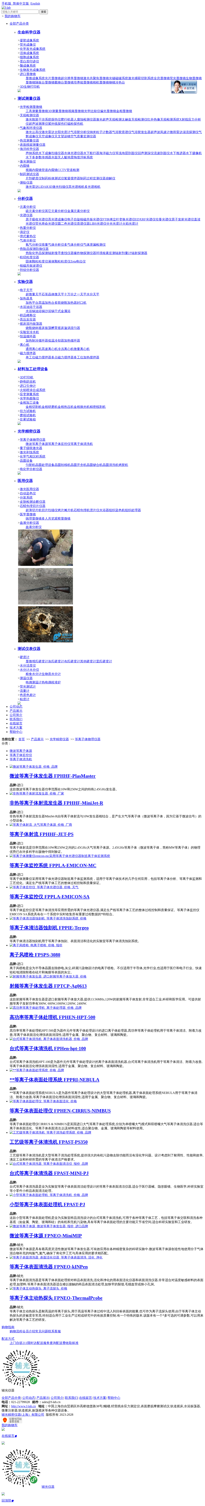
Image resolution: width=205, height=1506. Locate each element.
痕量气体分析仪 (53, 244)
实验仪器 (25, 282)
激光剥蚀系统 (29, 452)
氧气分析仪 (34, 244)
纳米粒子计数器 (101, 132)
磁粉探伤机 (75, 123)
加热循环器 (72, 340)
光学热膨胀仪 (29, 398)
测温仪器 (26, 678)
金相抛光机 (82, 406)
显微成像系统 (35, 78)
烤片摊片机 (66, 510)
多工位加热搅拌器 (86, 357)
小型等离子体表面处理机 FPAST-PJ (47, 1204)
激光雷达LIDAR (37, 186)
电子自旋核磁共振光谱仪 (84, 219)
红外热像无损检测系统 (163, 119)
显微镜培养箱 (73, 82)
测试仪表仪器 (29, 649)
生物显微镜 (194, 78)
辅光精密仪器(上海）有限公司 (23, 1414)
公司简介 (16, 715)
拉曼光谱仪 (164, 219)
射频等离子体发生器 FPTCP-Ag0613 (48, 986)
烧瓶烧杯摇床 (35, 328)
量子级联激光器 (31, 448)
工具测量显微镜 (37, 111)
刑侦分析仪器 (29, 270)
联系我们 (16, 719)
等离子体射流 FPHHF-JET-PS (41, 834)
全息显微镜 (162, 78)
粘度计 (24, 699)
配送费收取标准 (67, 1343)
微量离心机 (82, 349)
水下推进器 (178, 153)
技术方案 (16, 727)
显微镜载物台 (54, 82)
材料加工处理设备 (33, 369)
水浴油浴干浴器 (31, 307)
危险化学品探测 (37, 253)
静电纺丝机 (28, 381)
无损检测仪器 (29, 115)
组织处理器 (133, 510)
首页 (21, 739)
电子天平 (26, 290)
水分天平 (92, 294)
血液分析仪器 (29, 522)
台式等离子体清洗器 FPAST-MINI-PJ (49, 1173)
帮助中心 (16, 731)
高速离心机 (50, 349)
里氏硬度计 (104, 661)
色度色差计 (28, 695)
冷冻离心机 (66, 349)
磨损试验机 (28, 415)
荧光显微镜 (178, 78)
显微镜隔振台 (35, 82)
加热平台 (32, 302)
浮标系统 (86, 157)
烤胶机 (123, 465)
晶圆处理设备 (44, 465)
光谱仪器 (26, 215)
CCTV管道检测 (68, 170)
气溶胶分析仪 (80, 132)
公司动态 (16, 706)
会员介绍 (28, 1331)
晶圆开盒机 (78, 465)
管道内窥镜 (50, 170)
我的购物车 (13, 16)
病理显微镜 (34, 518)
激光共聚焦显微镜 (96, 78)
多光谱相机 (92, 186)
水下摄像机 (194, 153)
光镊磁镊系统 (118, 78)
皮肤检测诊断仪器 (32, 501)
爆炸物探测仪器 (85, 253)
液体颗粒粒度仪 (59, 261)
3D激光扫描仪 (58, 186)
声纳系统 (32, 153)
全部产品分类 (19, 23)
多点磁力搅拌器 (62, 357)
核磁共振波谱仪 (31, 265)
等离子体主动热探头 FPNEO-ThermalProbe (56, 1298)
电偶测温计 (34, 682)
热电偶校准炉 (51, 682)
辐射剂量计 (123, 253)
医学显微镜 (28, 514)
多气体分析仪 (73, 244)
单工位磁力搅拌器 (38, 357)
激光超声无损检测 (109, 119)
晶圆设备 (26, 460)
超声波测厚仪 (38, 123)
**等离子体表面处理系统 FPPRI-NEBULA (54, 1079)
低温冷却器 (56, 340)
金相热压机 (66, 406)
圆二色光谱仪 (67, 223)
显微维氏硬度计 (37, 661)
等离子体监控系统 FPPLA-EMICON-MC (53, 865)
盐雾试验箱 (28, 419)
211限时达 (29, 1343)
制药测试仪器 (29, 174)
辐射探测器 (139, 253)
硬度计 (24, 657)
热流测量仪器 (29, 140)
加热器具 (26, 298)
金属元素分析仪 (78, 211)
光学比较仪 (92, 111)
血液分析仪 (34, 527)
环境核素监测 (105, 253)
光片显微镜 (53, 78)
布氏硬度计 (72, 661)
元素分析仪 (28, 206)
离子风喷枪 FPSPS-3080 (35, 954)
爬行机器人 (69, 119)
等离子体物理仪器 (32, 439)
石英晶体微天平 (53, 294)
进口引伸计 (28, 385)
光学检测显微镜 (31, 107)
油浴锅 (40, 311)
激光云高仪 (34, 132)
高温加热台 (46, 302)
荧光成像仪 (28, 44)
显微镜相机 (91, 82)
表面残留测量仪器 (32, 144)
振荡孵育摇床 (54, 328)
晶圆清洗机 (110, 465)
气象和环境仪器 (31, 128)
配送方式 (8, 1338)
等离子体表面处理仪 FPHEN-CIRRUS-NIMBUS (60, 1110)
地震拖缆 (73, 157)
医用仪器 (25, 481)
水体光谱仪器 (73, 153)
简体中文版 (21, 3)
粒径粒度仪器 (29, 257)
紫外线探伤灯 (57, 123)
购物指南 (8, 1327)
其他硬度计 (88, 661)
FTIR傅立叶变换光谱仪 (118, 219)
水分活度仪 (28, 665)
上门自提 (16, 1343)
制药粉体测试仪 (53, 178)
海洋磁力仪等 (109, 153)
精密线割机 (98, 406)
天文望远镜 (62, 136)
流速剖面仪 (162, 153)
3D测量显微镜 (58, 111)
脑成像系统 (28, 65)
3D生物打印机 (30, 86)
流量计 (24, 690)
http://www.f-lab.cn (23, 1406)
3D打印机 (26, 377)
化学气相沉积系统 (32, 456)
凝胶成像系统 (29, 40)
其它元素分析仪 (56, 211)
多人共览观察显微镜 (56, 518)
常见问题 (41, 1331)
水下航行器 (91, 153)
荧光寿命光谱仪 (46, 223)
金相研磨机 (50, 406)
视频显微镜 (76, 111)
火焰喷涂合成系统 (32, 390)
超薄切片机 (34, 510)
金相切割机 (34, 406)
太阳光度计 (62, 132)
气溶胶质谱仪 (121, 132)
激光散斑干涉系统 (38, 119)
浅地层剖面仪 (128, 153)
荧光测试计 (28, 686)
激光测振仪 (28, 161)
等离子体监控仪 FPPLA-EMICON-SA (49, 896)
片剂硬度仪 (34, 178)
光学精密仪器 (29, 431)
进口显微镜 (28, 74)
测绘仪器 (26, 182)
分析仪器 (25, 198)
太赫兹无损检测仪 (134, 119)
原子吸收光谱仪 (37, 219)
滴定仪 (24, 232)
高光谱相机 (76, 186)
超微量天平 (34, 294)
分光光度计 (114, 223)
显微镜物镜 (107, 82)
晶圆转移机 (62, 465)
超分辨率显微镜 (72, 78)
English (35, 3)
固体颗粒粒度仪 (37, 261)
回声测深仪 (146, 153)
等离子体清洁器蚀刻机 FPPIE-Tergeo (49, 927)
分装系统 (26, 497)
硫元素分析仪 (35, 211)
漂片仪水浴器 (99, 510)
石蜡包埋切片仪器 (32, 506)
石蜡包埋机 (82, 510)
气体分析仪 (28, 240)
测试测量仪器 (29, 98)
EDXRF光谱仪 (145, 219)
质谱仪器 (83, 223)
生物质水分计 (51, 674)
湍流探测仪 (191, 132)
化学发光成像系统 (32, 48)
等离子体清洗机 (81, 444)
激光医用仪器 (29, 489)
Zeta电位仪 (78, 261)
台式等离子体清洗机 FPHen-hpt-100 (48, 1048)
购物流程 (16, 1331)
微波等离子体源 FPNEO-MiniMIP (46, 1235)
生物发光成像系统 (32, 69)
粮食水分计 (34, 674)
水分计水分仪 (29, 669)
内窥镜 (24, 165)
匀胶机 (30, 465)
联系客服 (54, 1331)
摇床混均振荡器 (31, 323)
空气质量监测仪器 (83, 136)
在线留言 (16, 723)
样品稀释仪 (28, 315)
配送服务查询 (46, 1343)
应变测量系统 (29, 394)
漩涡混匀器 (72, 328)
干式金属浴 (62, 311)
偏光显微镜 (108, 111)
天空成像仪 (46, 136)
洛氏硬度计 (56, 661)
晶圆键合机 (94, 465)
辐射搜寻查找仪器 (61, 253)
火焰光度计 (130, 223)
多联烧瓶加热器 (65, 302)
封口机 (81, 302)
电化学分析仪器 (31, 469)
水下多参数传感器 (38, 157)
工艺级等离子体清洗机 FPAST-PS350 (49, 1142)
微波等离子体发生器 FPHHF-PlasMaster (53, 776)
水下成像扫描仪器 (51, 153)
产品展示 (16, 710)
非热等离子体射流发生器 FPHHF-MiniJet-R (56, 803)
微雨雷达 (176, 132)
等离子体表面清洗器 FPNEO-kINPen (49, 1266)
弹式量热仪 (28, 236)
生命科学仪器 (29, 32)
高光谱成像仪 (57, 219)
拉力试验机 (28, 411)
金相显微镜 (124, 111)
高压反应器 (28, 319)
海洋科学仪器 (29, 149)
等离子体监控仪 (59, 444)
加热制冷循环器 (37, 340)
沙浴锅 (49, 311)
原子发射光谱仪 (183, 219)
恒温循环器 (28, 336)
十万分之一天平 (75, 294)
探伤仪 (56, 119)
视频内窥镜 (34, 170)
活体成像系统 (29, 53)
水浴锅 (30, 311)
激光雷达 (48, 132)
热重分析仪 (28, 227)
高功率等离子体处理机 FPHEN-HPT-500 (52, 1017)
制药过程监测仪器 (93, 178)
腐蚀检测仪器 (86, 119)
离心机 (24, 344)
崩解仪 (110, 178)
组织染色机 (117, 510)
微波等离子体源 (37, 444)
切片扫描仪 (50, 510)
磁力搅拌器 (28, 353)
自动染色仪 (28, 493)
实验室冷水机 (29, 332)
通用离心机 (34, 349)
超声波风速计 (160, 132)
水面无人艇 (59, 157)
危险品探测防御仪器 (34, 248)
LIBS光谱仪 (98, 223)
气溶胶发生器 (141, 132)
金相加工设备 (29, 402)
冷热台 (120, 82)
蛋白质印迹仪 (29, 61)
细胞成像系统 (29, 57)
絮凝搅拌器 (72, 178)
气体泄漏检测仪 (94, 244)
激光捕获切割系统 (141, 78)
